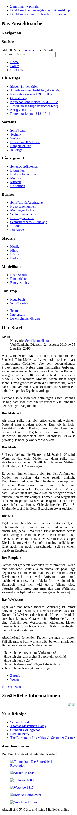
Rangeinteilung (20, 146)
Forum (14, 66)
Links (14, 258)
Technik (15, 134)
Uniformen (17, 186)
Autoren (15, 226)
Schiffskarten (19, 303)
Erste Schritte (19, 275)
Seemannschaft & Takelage (28, 222)
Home (14, 62)
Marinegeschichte (22, 210)
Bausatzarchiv (19, 282)
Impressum (17, 314)
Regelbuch (17, 299)
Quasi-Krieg (18, 98)
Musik (14, 246)
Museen (15, 182)
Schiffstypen (18, 130)
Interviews (17, 230)
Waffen (15, 138)
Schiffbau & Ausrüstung (26, 202)
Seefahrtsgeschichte (23, 214)
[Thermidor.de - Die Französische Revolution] (38, 765)
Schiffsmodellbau (37, 340)
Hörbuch (16, 254)
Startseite (28, 50)
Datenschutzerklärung (25, 318)
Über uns (16, 70)
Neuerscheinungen (23, 206)
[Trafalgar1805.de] (22, 780)
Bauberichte (18, 279)
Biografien (17, 170)
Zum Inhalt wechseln (24, 6)
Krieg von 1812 (21, 110)
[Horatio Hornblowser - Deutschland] (25, 795)
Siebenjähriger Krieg (24, 86)
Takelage (16, 150)
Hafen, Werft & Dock (25, 142)
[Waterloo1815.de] (22, 787)
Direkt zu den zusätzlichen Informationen (38, 14)
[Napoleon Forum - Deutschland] (23, 802)
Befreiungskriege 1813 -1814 (30, 113)
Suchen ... (8, 54)
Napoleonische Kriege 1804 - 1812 (34, 102)
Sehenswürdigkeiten (24, 166)
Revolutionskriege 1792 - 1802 (31, 94)
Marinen (16, 178)
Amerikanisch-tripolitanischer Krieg (34, 106)
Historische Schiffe (23, 174)
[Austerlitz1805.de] (22, 773)
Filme (14, 250)
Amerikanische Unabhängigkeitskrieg (35, 90)
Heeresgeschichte (22, 218)
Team (14, 310)
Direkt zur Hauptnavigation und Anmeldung (40, 10)
